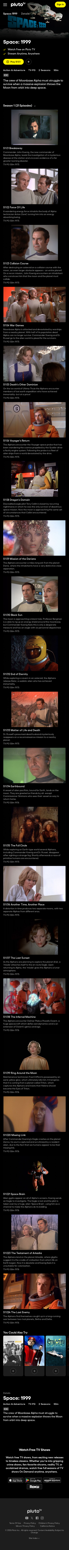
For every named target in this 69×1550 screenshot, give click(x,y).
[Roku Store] (34, 1486)
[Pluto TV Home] (18, 4)
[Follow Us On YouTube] (26, 1518)
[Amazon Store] (52, 1480)
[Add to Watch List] (28, 62)
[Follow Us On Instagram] (42, 1518)
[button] (5, 4)
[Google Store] (33, 1480)
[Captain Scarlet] (35, 1356)
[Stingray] (56, 1356)
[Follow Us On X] (32, 1518)
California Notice (47, 1526)
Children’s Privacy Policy (49, 1523)
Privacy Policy (30, 1523)
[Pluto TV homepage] (34, 1511)
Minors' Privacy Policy (25, 1526)
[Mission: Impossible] (13, 1356)
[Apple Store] (15, 1480)
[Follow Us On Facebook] (37, 1518)
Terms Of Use (15, 1523)
